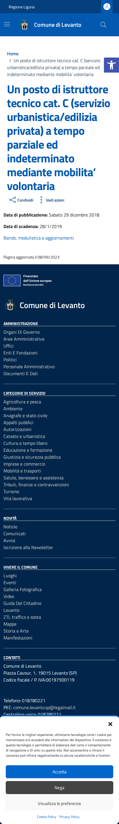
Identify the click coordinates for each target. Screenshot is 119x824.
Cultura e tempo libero (25, 443)
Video (8, 596)
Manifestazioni (17, 637)
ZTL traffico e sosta (22, 617)
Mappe (9, 623)
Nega (59, 787)
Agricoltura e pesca (22, 401)
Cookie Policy (46, 816)
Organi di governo (21, 332)
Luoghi (10, 575)
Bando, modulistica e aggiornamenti (38, 237)
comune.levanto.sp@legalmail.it (44, 707)
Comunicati (14, 533)
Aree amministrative (23, 338)
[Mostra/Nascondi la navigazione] (6, 24)
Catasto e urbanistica (24, 436)
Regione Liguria (22, 7)
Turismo (11, 491)
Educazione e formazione (27, 450)
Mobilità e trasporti (22, 470)
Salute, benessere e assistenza (33, 477)
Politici (10, 359)
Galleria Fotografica (22, 589)
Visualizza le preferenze (59, 803)
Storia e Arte (16, 630)
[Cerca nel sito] (103, 25)
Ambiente (13, 408)
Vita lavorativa (17, 498)
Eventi (9, 582)
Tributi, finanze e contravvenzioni (36, 484)
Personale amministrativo (29, 366)
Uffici (8, 345)
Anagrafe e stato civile (25, 415)
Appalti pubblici (18, 422)
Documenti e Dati (20, 373)
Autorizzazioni (17, 429)
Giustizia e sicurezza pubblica (32, 456)
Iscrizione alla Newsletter (28, 547)
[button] (111, 65)
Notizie (10, 526)
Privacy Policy (69, 816)
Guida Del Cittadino (22, 603)
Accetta (60, 771)
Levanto (11, 610)
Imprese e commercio (24, 463)
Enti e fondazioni (20, 352)
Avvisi (9, 540)
